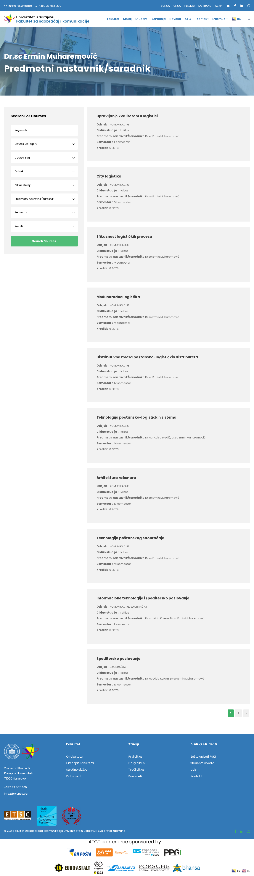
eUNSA (165, 6)
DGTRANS (204, 6)
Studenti (141, 19)
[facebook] (235, 6)
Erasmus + (220, 19)
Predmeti (135, 776)
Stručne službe (77, 769)
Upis (193, 769)
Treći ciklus (136, 769)
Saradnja (159, 19)
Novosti (175, 19)
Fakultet (113, 19)
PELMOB (189, 6)
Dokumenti (74, 776)
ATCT (189, 19)
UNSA (177, 6)
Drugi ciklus (136, 763)
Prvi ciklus (135, 756)
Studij (127, 19)
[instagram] (248, 6)
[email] (228, 6)
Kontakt (203, 19)
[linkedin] (241, 6)
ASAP (218, 6)
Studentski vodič (202, 763)
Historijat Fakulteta (80, 763)
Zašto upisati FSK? (203, 756)
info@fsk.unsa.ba (16, 794)
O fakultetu (74, 756)
